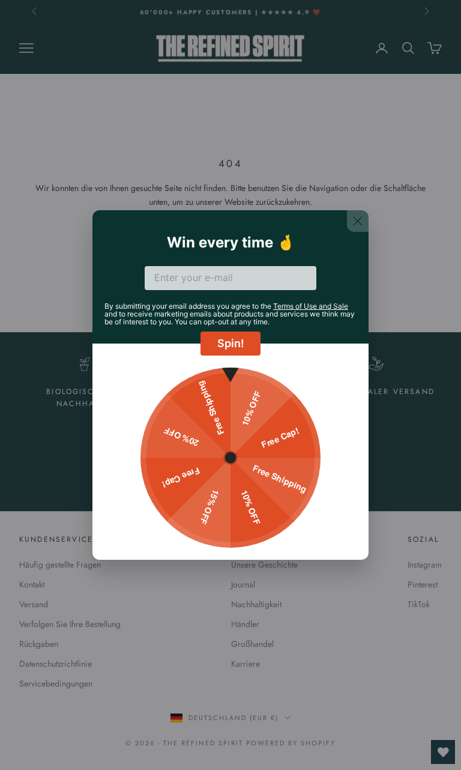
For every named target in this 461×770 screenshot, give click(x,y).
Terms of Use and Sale (310, 306)
